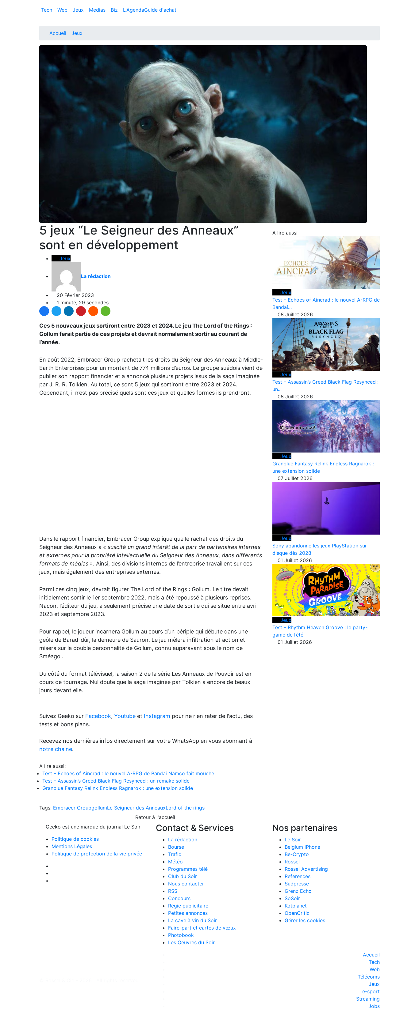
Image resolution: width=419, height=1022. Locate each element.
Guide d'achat (160, 10)
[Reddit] (93, 311)
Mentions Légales (72, 846)
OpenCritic (297, 913)
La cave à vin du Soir (192, 920)
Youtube (125, 716)
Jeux (79, 10)
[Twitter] (56, 311)
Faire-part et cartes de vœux (202, 928)
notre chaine (55, 749)
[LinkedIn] (69, 311)
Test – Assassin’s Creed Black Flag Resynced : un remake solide (116, 781)
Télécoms (369, 977)
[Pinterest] (81, 311)
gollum (99, 808)
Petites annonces (188, 913)
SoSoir (292, 898)
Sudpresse (297, 884)
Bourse (176, 847)
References (297, 876)
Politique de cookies (75, 839)
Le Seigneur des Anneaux (136, 808)
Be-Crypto (297, 854)
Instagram (157, 716)
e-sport (371, 991)
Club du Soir (182, 876)
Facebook (98, 716)
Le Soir (293, 839)
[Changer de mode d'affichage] (376, 4)
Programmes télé (188, 869)
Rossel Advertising (306, 869)
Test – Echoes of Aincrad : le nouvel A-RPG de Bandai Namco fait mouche (128, 773)
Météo (175, 862)
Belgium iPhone (302, 847)
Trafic (174, 854)
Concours (179, 898)
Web (63, 10)
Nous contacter (186, 884)
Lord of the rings (185, 808)
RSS (172, 891)
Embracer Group (72, 808)
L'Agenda (133, 10)
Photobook (181, 935)
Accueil (57, 33)
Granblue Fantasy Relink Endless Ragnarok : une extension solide (117, 788)
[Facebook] (44, 311)
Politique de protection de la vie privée (97, 854)
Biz (115, 10)
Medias (98, 10)
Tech (47, 10)
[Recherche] (378, 11)
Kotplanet (296, 906)
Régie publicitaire (188, 906)
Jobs (374, 1006)
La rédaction (182, 839)
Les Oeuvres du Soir (191, 942)
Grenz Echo (298, 891)
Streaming (368, 999)
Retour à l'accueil (154, 817)
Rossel (292, 862)
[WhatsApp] (105, 311)
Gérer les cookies (305, 920)
